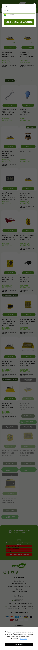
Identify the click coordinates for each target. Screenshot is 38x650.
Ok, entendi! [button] (19, 644)
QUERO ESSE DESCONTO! (19, 21)
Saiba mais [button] (23, 639)
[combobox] (6, 14)
